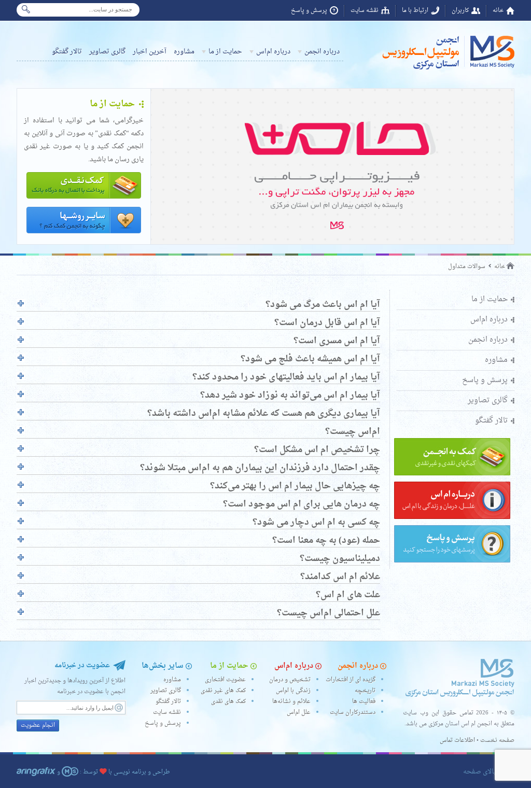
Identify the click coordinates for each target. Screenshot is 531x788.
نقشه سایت (365, 10)
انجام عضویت (38, 725)
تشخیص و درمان (290, 679)
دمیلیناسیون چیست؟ (340, 559)
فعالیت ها (363, 701)
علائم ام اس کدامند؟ (340, 577)
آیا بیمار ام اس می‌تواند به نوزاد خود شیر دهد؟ (290, 395)
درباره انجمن (322, 51)
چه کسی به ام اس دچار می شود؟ (316, 522)
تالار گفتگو (67, 51)
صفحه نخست (497, 740)
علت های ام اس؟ (348, 595)
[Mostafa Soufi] (70, 772)
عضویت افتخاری (225, 679)
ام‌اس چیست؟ (352, 432)
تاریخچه (365, 690)
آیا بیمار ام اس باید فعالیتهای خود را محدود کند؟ (286, 377)
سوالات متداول (466, 266)
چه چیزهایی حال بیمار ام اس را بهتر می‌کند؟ (295, 486)
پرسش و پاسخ (309, 10)
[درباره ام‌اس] (452, 517)
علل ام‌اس (299, 712)
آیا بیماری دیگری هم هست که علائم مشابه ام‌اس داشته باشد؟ (263, 413)
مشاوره (184, 51)
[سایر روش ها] (83, 234)
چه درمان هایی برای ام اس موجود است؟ (301, 504)
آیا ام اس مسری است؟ (337, 341)
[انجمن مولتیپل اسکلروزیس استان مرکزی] (447, 69)
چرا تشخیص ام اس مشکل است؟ (317, 450)
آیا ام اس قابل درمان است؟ (327, 323)
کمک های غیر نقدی (223, 690)
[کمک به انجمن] (452, 474)
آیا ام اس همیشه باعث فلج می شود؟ (310, 359)
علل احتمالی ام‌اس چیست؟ (328, 613)
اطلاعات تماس (457, 740)
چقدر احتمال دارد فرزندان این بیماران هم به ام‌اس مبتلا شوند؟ (260, 468)
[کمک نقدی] (83, 199)
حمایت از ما (225, 51)
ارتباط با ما (415, 10)
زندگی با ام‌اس (293, 690)
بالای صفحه (479, 771)
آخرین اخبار (149, 51)
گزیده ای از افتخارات (350, 679)
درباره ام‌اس (273, 51)
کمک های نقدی (228, 701)
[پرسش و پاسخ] (452, 561)
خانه (498, 10)
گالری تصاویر (107, 51)
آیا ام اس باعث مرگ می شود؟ (323, 305)
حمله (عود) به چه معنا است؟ (326, 540)
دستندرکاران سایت (352, 712)
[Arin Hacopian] (36, 772)
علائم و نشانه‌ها (291, 701)
